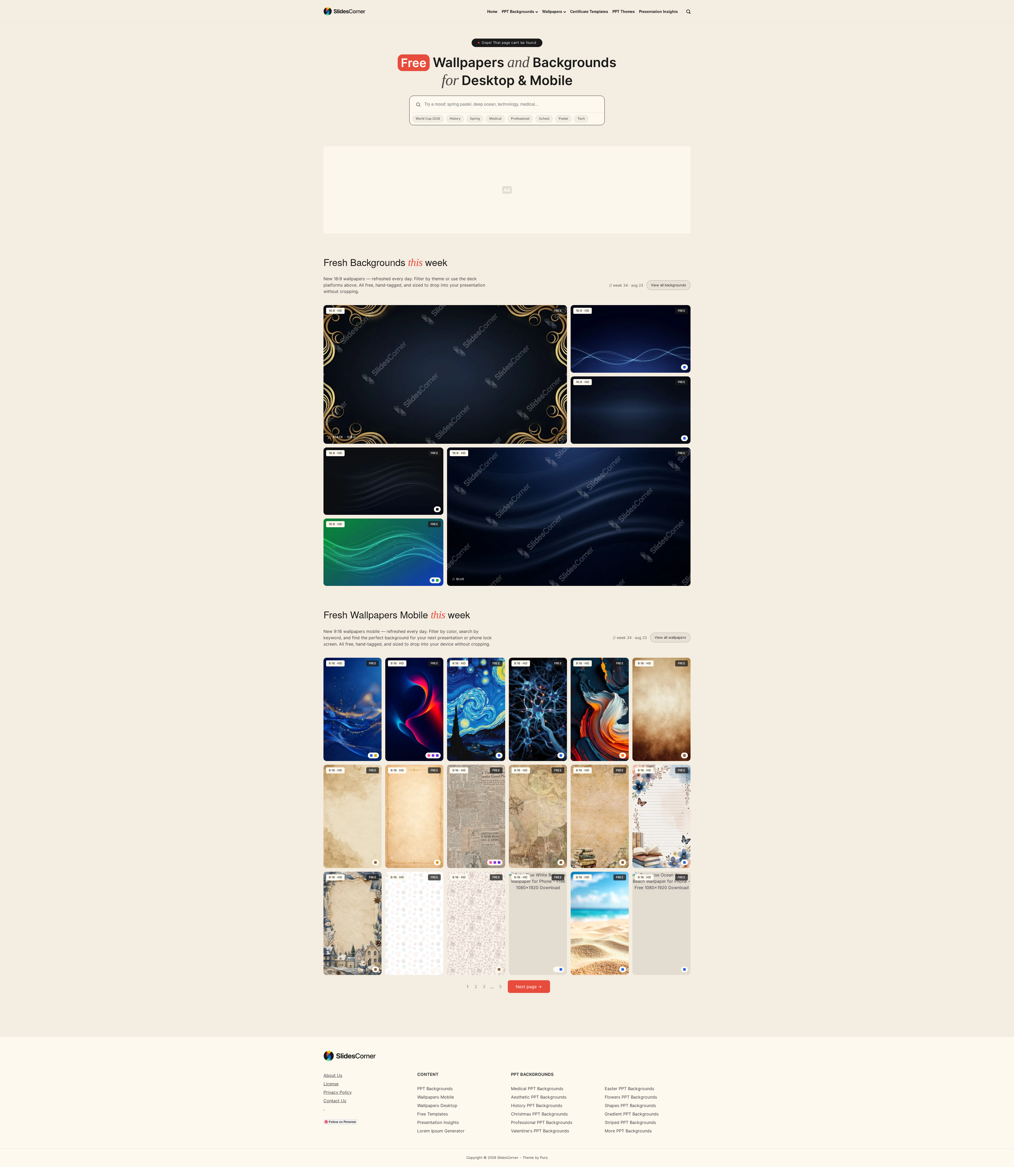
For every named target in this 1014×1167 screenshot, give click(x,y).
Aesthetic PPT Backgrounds (538, 1097)
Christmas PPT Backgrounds (539, 1114)
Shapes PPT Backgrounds (630, 1105)
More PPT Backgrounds (628, 1130)
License (331, 1083)
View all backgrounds (668, 285)
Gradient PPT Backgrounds (632, 1114)
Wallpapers (552, 11)
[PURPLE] (433, 755)
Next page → (529, 986)
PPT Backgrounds (518, 11)
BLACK (338, 437)
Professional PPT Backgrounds (541, 1122)
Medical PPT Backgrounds (537, 1088)
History (455, 118)
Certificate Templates (589, 11)
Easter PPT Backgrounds (629, 1088)
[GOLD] (375, 755)
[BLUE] (684, 367)
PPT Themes (623, 11)
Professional (520, 118)
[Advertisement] (507, 190)
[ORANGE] (622, 755)
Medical (495, 118)
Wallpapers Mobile (435, 1097)
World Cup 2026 (428, 118)
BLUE (460, 579)
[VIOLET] (437, 755)
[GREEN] (437, 580)
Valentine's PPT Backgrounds (540, 1130)
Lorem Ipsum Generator (440, 1130)
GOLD (351, 437)
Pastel (563, 118)
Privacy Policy (337, 1092)
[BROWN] (684, 755)
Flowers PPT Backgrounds (631, 1097)
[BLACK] (437, 509)
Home (492, 11)
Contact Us (334, 1100)
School (544, 118)
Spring (475, 118)
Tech (581, 118)
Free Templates (432, 1114)
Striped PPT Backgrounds (630, 1122)
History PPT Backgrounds (536, 1105)
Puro (544, 1157)
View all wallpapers (670, 637)
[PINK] (429, 755)
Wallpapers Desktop (437, 1105)
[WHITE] (437, 969)
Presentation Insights (658, 11)
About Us (332, 1075)
